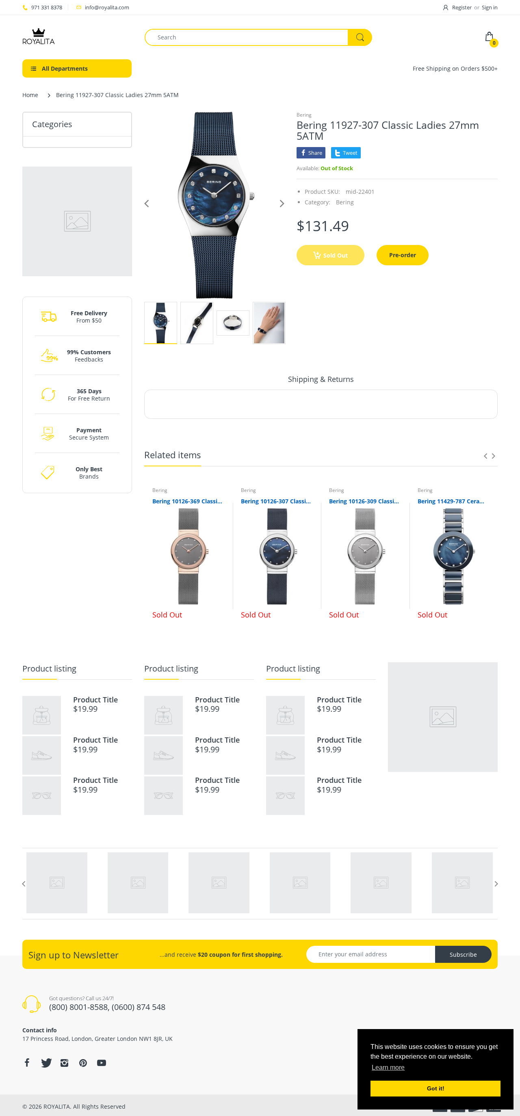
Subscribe (463, 954)
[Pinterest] (82, 1062)
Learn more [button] (388, 1067)
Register (462, 7)
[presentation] (485, 456)
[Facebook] (26, 1062)
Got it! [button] (435, 1088)
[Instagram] (64, 1062)
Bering (304, 114)
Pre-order (402, 255)
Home (30, 95)
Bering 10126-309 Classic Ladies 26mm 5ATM (365, 501)
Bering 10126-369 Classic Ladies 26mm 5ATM (188, 501)
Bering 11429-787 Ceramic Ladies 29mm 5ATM (454, 501)
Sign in (490, 7)
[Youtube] (101, 1062)
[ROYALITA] (38, 36)
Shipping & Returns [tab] (321, 379)
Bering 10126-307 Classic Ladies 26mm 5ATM (277, 501)
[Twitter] (45, 1062)
